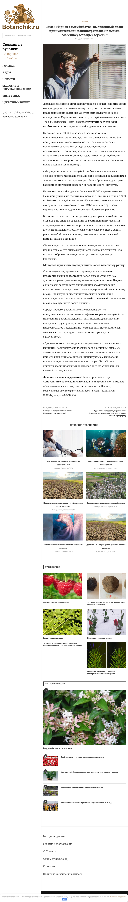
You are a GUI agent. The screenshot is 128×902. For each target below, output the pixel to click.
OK (64, 899)
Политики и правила (118, 897)
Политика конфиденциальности (62, 873)
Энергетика (11, 95)
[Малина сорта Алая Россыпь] (62, 586)
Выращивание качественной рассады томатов (82, 787)
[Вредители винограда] (62, 622)
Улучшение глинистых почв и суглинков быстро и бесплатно (106, 603)
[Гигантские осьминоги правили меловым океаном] (63, 527)
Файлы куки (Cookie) (55, 858)
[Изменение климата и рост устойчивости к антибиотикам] (63, 485)
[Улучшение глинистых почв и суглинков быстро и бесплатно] (106, 586)
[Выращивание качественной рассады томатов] (50, 791)
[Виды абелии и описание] (84, 717)
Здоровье (11, 54)
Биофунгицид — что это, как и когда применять (82, 757)
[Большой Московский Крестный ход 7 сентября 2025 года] (50, 806)
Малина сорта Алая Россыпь (56, 602)
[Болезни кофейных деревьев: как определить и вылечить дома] (50, 776)
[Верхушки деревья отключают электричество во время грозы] (106, 655)
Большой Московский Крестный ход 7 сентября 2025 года (86, 802)
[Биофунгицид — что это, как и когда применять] (50, 761)
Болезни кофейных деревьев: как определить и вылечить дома (89, 772)
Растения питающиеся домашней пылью (106, 503)
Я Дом (6, 72)
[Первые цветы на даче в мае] (106, 622)
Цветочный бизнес (16, 102)
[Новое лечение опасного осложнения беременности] (63, 443)
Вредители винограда (53, 638)
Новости (10, 58)
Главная (8, 65)
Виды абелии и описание (57, 748)
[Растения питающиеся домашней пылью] (106, 485)
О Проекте (49, 851)
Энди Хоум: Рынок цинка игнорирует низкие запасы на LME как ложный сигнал (62, 644)
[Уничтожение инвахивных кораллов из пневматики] (106, 443)
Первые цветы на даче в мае (99, 638)
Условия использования (57, 843)
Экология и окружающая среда (17, 87)
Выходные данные (54, 836)
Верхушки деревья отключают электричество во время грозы (101, 672)
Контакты (49, 866)
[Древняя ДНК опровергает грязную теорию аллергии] (106, 527)
